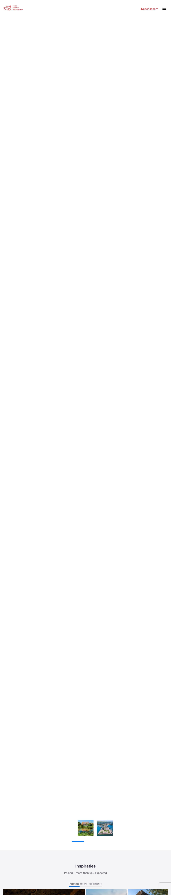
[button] (163, 799)
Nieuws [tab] (83, 884)
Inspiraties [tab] (74, 884)
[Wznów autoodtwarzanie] (67, 841)
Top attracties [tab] (95, 884)
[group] (66, 828)
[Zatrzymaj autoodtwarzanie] (60, 841)
